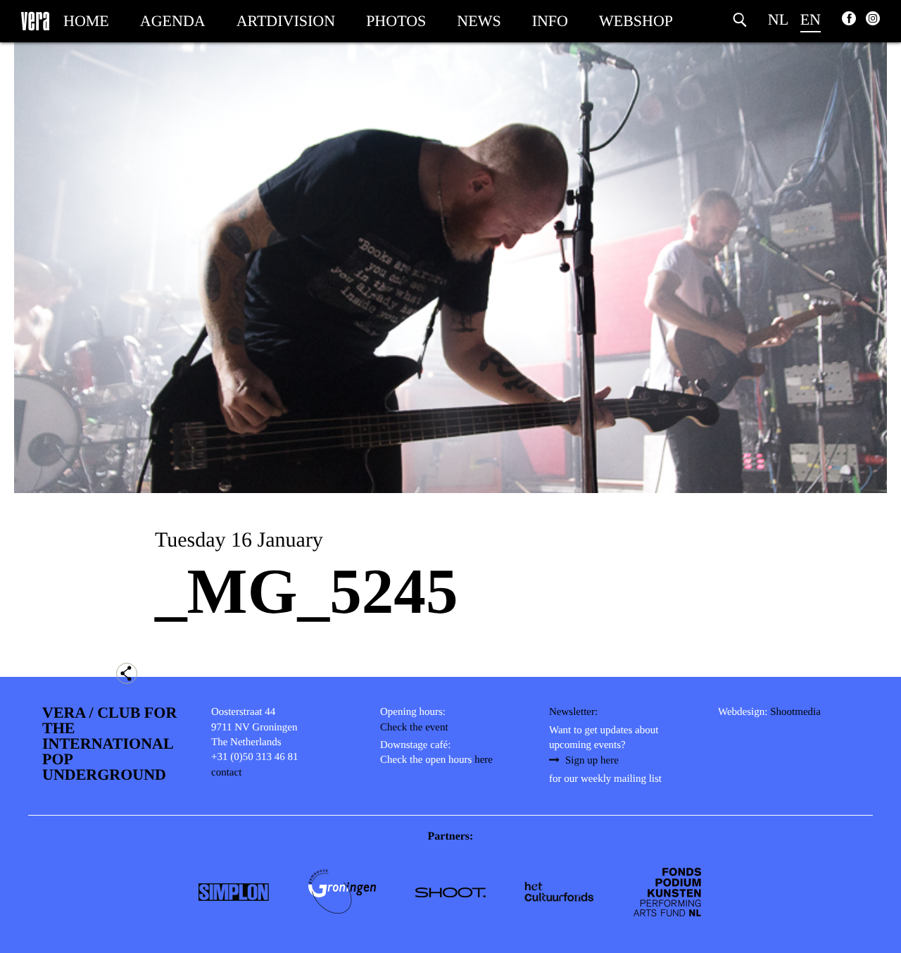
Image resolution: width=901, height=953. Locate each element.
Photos (396, 21)
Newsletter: (573, 712)
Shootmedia (795, 712)
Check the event (414, 727)
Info (550, 21)
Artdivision (286, 21)
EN (810, 19)
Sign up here (592, 760)
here (483, 760)
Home (86, 21)
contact (226, 772)
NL (778, 19)
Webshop (636, 21)
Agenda (173, 21)
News (478, 21)
